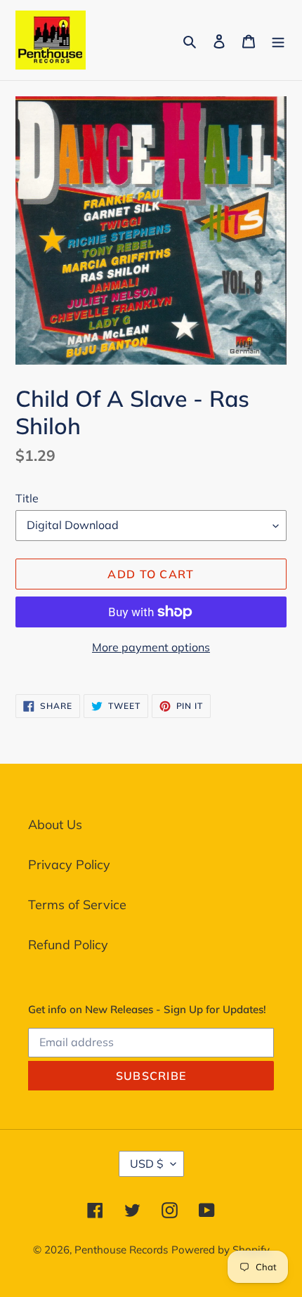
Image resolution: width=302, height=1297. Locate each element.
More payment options (151, 647)
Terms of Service (77, 905)
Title (27, 498)
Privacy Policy (69, 864)
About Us (55, 824)
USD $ (147, 1163)
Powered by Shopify (220, 1249)
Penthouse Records (121, 1249)
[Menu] (278, 39)
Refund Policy (68, 945)
